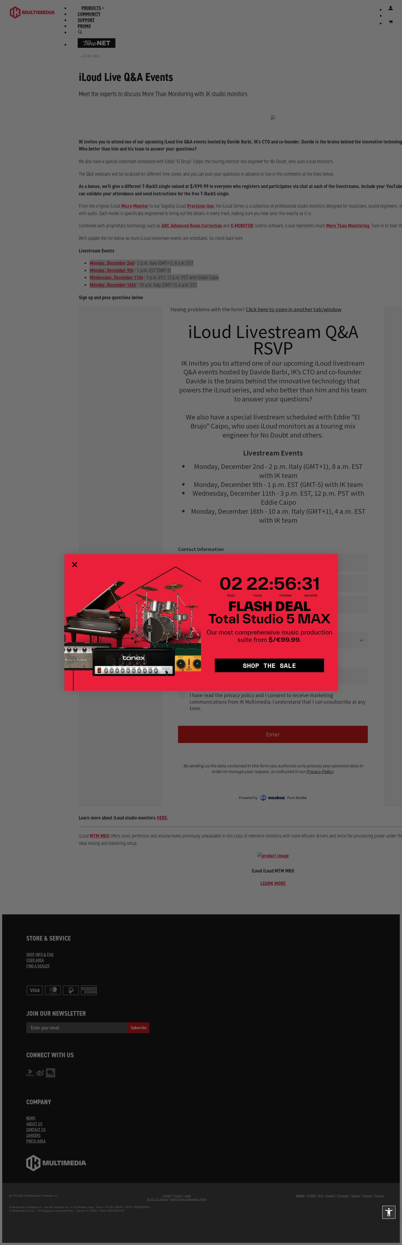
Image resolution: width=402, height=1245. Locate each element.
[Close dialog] (75, 564)
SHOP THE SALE (269, 665)
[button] (388, 1212)
